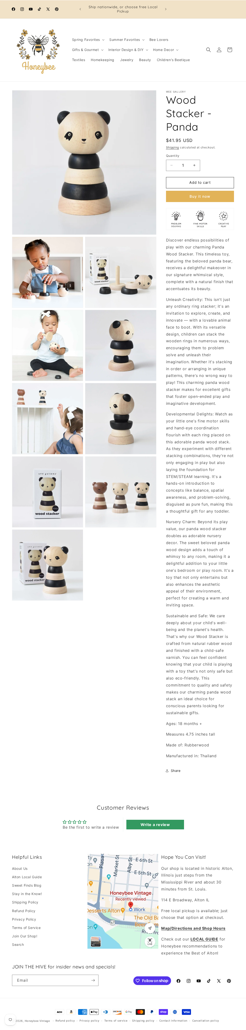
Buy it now (200, 196)
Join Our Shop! (24, 936)
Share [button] (176, 771)
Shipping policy (143, 1020)
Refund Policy (24, 911)
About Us (20, 868)
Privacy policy (89, 1020)
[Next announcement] (165, 9)
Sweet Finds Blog (27, 885)
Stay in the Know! (27, 894)
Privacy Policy (24, 919)
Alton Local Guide (27, 877)
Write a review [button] (155, 824)
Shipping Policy (25, 902)
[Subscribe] (93, 980)
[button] (88, 40)
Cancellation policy (205, 1020)
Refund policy (65, 1020)
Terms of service (116, 1020)
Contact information (173, 1020)
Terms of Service (26, 928)
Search (18, 944)
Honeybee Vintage (37, 1021)
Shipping (172, 147)
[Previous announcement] (80, 9)
